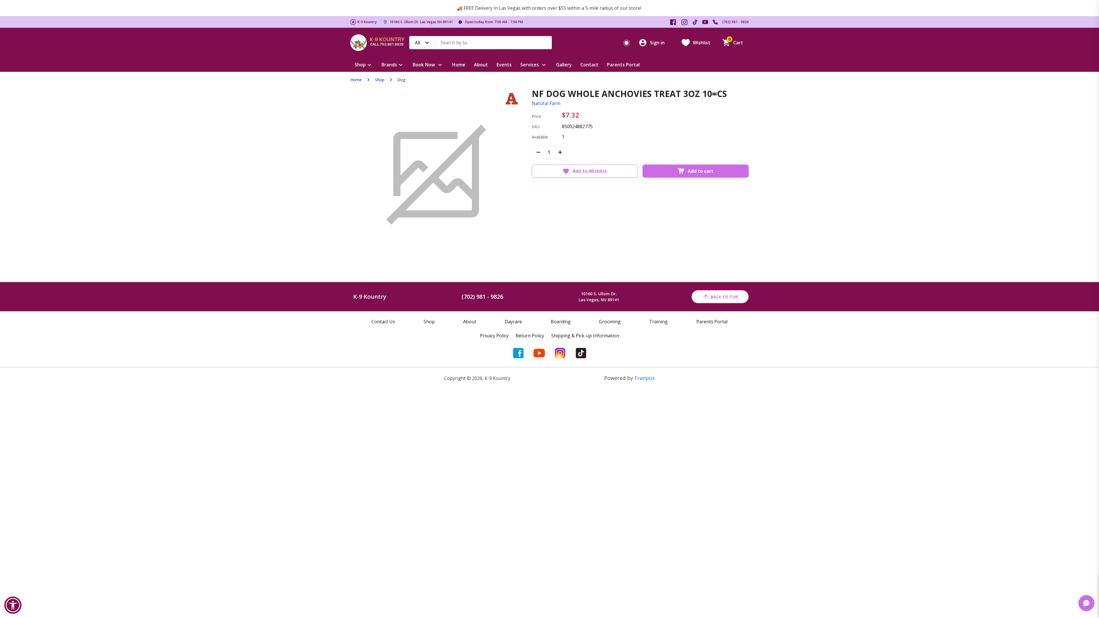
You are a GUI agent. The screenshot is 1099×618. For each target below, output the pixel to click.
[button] (13, 605)
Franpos (645, 378)
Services (529, 65)
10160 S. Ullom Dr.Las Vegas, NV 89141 (599, 296)
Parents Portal (623, 65)
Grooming (610, 321)
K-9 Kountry (367, 21)
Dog (401, 79)
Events (504, 65)
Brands (389, 65)
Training (658, 321)
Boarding (561, 321)
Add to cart (700, 171)
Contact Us (383, 321)
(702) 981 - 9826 (735, 21)
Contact (589, 65)
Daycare (513, 321)
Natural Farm (546, 103)
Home (458, 65)
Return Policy (530, 335)
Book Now (424, 65)
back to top (724, 297)
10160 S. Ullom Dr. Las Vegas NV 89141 (421, 21)
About (481, 65)
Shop (360, 65)
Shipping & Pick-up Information (585, 335)
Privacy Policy (494, 335)
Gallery (564, 65)
